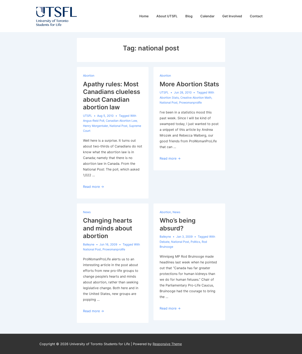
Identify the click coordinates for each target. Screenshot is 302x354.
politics (195, 241)
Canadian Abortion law (121, 120)
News (87, 212)
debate (164, 241)
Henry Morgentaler (95, 125)
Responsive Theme (167, 344)
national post (118, 125)
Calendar (207, 16)
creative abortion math (195, 97)
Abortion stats (169, 97)
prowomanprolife (190, 102)
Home (144, 16)
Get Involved (232, 16)
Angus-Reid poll (93, 120)
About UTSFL (167, 16)
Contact (256, 16)
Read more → (93, 187)
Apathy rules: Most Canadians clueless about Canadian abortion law (111, 95)
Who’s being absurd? (178, 224)
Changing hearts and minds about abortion (107, 228)
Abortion (88, 75)
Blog (188, 16)
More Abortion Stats (189, 84)
